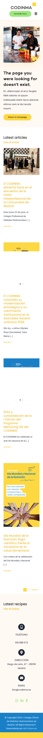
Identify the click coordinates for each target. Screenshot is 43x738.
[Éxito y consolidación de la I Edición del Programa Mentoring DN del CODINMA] (21, 380)
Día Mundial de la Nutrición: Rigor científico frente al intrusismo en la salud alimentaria (17, 543)
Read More (7, 226)
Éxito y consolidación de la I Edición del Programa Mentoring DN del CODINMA (21, 373)
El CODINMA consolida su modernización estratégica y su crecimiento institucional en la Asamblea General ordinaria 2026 (21, 252)
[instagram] (16, 700)
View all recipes (11, 608)
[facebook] (27, 700)
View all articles (11, 142)
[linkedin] (21, 700)
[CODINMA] (23, 3)
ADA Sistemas (30, 728)
